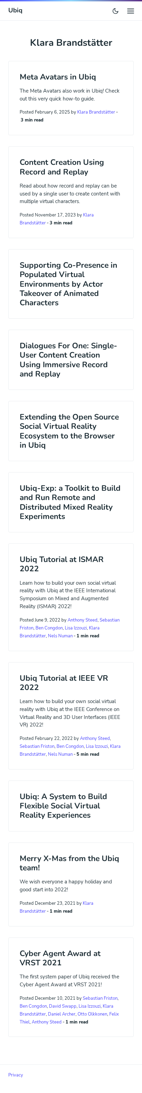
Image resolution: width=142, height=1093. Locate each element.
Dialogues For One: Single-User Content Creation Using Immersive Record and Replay (68, 359)
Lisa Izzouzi (76, 628)
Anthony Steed (83, 620)
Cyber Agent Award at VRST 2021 (60, 958)
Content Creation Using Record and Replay (62, 167)
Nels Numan (60, 636)
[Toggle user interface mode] (115, 11)
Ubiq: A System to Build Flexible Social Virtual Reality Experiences (63, 805)
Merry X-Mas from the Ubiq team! (69, 863)
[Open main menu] (130, 10)
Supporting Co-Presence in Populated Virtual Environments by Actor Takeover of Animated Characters (68, 284)
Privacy (15, 1075)
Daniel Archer (61, 1014)
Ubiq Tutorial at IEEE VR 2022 (64, 683)
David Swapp (63, 1006)
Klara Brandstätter (96, 112)
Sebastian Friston (37, 746)
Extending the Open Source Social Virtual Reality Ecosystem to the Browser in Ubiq (69, 431)
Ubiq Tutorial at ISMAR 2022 (62, 564)
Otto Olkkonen (92, 1014)
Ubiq (15, 10)
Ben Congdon (49, 628)
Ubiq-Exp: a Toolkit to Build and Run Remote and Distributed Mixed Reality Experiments (70, 502)
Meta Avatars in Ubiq (58, 77)
